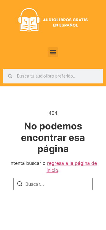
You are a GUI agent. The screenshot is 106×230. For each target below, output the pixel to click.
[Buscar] (19, 184)
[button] (53, 52)
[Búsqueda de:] (53, 184)
